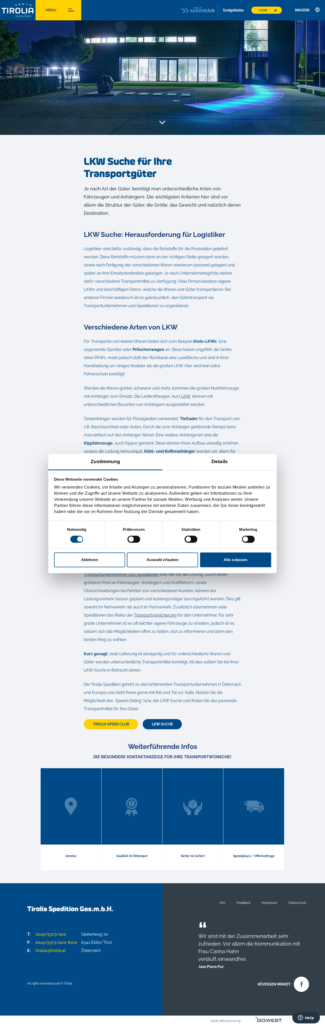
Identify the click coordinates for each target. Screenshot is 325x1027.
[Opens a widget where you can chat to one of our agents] (306, 1018)
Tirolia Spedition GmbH (18, 10)
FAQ (222, 903)
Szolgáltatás (233, 10)
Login (263, 10)
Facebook (300, 983)
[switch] (133, 539)
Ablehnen (89, 560)
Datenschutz (297, 903)
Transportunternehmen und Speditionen (121, 574)
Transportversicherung (155, 615)
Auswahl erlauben (162, 560)
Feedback (243, 903)
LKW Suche (162, 724)
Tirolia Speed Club (111, 724)
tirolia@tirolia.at (46, 950)
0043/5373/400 (46, 934)
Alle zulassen (235, 560)
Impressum (269, 903)
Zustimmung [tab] (105, 461)
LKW (185, 396)
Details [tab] (220, 461)
